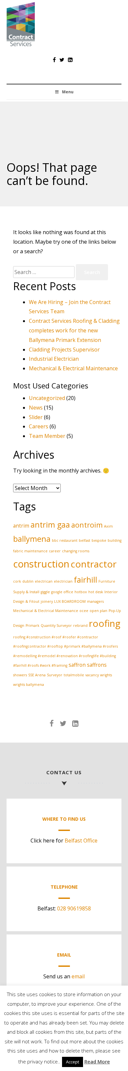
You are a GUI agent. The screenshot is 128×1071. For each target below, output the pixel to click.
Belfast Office (81, 840)
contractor (94, 564)
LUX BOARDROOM (70, 601)
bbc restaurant (64, 540)
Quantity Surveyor (56, 625)
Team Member (47, 436)
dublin (27, 581)
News (36, 407)
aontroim (87, 525)
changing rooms (75, 551)
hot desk (95, 592)
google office (62, 592)
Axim (108, 526)
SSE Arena (37, 675)
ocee (83, 610)
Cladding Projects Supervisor (64, 349)
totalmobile (74, 675)
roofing (104, 623)
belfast (84, 540)
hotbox (81, 592)
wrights (106, 675)
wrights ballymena (28, 684)
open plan (98, 610)
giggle (45, 592)
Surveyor (54, 675)
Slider (36, 417)
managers (95, 601)
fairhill (85, 579)
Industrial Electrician (54, 358)
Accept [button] (72, 1062)
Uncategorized (47, 398)
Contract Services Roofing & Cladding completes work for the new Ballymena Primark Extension (74, 330)
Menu (68, 92)
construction (41, 563)
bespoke (99, 540)
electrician (63, 581)
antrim (21, 525)
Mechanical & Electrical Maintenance (73, 368)
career (55, 551)
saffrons (97, 664)
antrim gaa (50, 524)
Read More (97, 1061)
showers (20, 675)
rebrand (80, 625)
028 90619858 (74, 908)
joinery (47, 601)
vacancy (92, 675)
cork (17, 581)
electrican (44, 581)
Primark (32, 625)
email (78, 976)
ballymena (32, 539)
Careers (38, 426)
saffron (77, 664)
